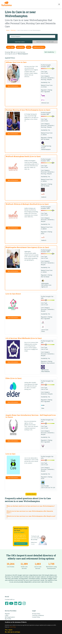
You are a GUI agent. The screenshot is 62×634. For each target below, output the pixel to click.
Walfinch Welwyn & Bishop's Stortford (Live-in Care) (27, 204)
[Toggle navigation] (59, 4)
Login (6, 615)
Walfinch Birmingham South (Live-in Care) (23, 156)
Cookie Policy (12, 627)
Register (7, 613)
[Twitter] (20, 603)
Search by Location (20, 41)
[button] (50, 52)
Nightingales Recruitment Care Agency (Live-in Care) (27, 247)
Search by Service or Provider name (45, 41)
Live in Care (10, 454)
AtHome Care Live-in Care (16, 62)
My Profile (8, 619)
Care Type (10, 47)
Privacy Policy (36, 613)
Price (28, 47)
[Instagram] (24, 603)
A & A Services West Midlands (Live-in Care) (24, 338)
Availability (20, 47)
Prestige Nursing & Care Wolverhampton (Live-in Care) (28, 110)
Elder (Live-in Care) (13, 378)
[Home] (6, 3)
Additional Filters (38, 47)
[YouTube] (11, 603)
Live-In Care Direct (13, 294)
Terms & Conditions (38, 615)
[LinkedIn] (15, 603)
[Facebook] (7, 603)
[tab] (19, 41)
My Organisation (10, 617)
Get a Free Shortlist (20, 543)
